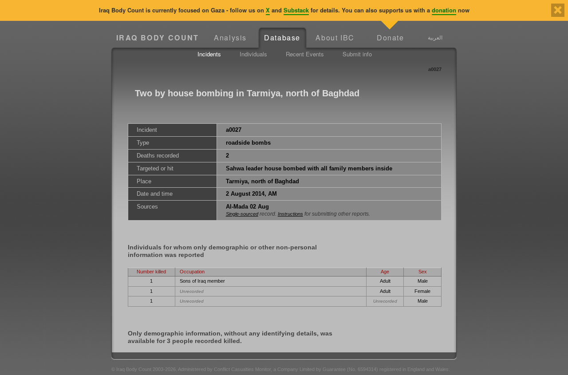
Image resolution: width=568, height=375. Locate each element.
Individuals (253, 54)
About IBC (335, 37)
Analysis (230, 37)
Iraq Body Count (157, 37)
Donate (390, 37)
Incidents (209, 54)
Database (282, 37)
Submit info (357, 54)
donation (444, 10)
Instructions (290, 214)
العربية (435, 37)
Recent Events (305, 54)
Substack (296, 10)
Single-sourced (242, 214)
